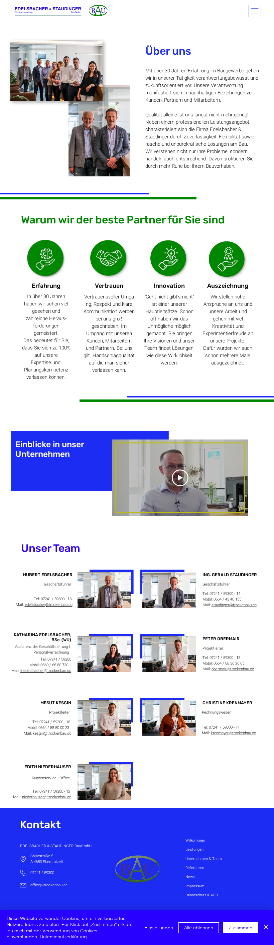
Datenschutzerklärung (63, 937)
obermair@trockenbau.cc (233, 669)
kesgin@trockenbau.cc (52, 733)
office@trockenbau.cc (48, 885)
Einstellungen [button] (158, 928)
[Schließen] (266, 927)
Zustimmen (240, 928)
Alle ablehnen (198, 928)
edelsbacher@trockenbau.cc (49, 605)
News (190, 877)
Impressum (194, 886)
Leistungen (194, 849)
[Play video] (180, 477)
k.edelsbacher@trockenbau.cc (45, 671)
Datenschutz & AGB (201, 895)
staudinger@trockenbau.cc (234, 605)
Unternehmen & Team (203, 859)
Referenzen (194, 868)
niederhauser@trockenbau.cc (46, 797)
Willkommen (195, 840)
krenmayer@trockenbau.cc (233, 733)
